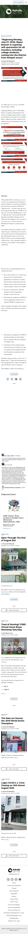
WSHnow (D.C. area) (14, 921)
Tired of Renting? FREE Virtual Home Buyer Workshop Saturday (13, 627)
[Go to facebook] (12, 879)
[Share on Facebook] (7, 379)
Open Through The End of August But (13, 539)
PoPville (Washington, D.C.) (14, 915)
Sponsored (4, 621)
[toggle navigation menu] (26, 2)
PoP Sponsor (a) (7, 633)
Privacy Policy (14, 899)
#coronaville (14, 374)
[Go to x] (8, 879)
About (14, 883)
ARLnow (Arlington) (14, 904)
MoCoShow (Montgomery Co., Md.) (14, 913)
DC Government (6, 36)
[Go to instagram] (16, 879)
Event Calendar (14, 891)
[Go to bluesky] (20, 879)
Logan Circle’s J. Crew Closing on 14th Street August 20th (13, 785)
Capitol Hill (5, 534)
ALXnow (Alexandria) (14, 907)
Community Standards (14, 885)
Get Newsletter (18, 2)
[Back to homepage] (4, 2)
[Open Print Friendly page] (20, 379)
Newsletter (14, 893)
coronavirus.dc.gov (6, 221)
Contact (14, 888)
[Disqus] (14, 433)
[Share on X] (12, 379)
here (22, 368)
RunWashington (14, 918)
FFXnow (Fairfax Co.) (14, 910)
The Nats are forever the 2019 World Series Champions (12, 721)
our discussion (15, 104)
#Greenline (14, 698)
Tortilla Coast (5, 592)
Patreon (14, 896)
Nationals (4, 714)
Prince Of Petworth (8, 61)
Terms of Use (14, 901)
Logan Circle (5, 779)
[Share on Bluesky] (16, 379)
